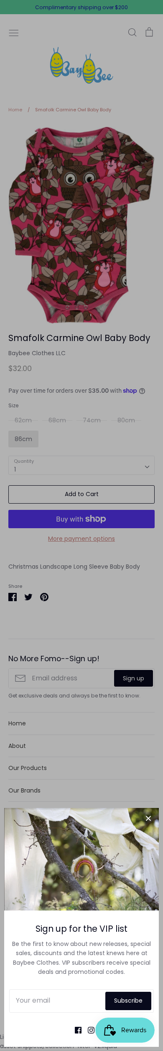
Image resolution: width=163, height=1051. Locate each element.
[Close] (148, 818)
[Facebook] (75, 1030)
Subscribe (128, 1000)
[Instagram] (88, 1030)
